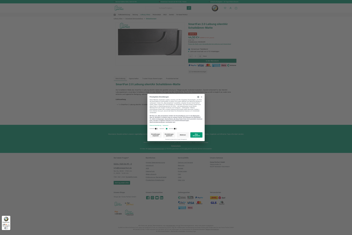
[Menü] (9, 217)
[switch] (6, 228)
